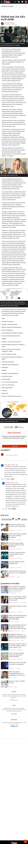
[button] (2, 2)
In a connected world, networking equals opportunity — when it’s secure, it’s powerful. (14, 723)
